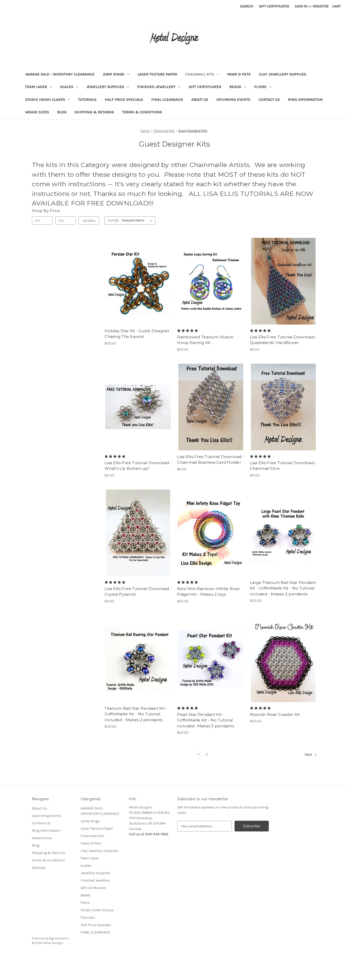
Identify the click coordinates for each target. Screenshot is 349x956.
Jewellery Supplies (105, 86)
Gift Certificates (274, 6)
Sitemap (39, 867)
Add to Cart (210, 290)
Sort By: (113, 220)
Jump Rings (113, 74)
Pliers (260, 86)
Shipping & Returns (94, 112)
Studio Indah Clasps (45, 99)
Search (246, 6)
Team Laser (36, 86)
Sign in (301, 6)
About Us (199, 99)
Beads (235, 86)
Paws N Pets (239, 74)
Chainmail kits (199, 74)
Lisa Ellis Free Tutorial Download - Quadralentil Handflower (283, 340)
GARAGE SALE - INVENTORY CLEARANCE (60, 74)
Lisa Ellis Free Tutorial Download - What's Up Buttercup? (138, 465)
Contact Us (269, 99)
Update (89, 220)
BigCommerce (59, 938)
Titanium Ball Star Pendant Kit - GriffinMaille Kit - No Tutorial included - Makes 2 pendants (135, 714)
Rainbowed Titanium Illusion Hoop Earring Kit (205, 340)
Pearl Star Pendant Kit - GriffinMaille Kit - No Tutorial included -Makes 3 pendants (205, 720)
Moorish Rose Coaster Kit (275, 714)
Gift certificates (205, 86)
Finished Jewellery (156, 86)
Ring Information (305, 99)
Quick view (134, 272)
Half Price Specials (124, 99)
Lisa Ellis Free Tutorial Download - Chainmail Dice (283, 465)
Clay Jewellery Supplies (282, 74)
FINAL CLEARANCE (167, 99)
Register (321, 6)
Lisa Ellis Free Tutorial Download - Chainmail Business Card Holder (210, 459)
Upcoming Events (233, 99)
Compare (136, 281)
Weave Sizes (37, 112)
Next (309, 755)
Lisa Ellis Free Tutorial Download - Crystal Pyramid (138, 591)
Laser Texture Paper (157, 74)
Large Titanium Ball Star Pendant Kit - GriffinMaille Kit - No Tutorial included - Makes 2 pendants (283, 588)
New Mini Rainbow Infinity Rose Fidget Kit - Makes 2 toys (208, 591)
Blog (61, 112)
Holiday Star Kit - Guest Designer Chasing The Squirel (136, 333)
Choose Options (138, 290)
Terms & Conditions (142, 112)
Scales (66, 86)
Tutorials (87, 99)
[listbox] (138, 220)
